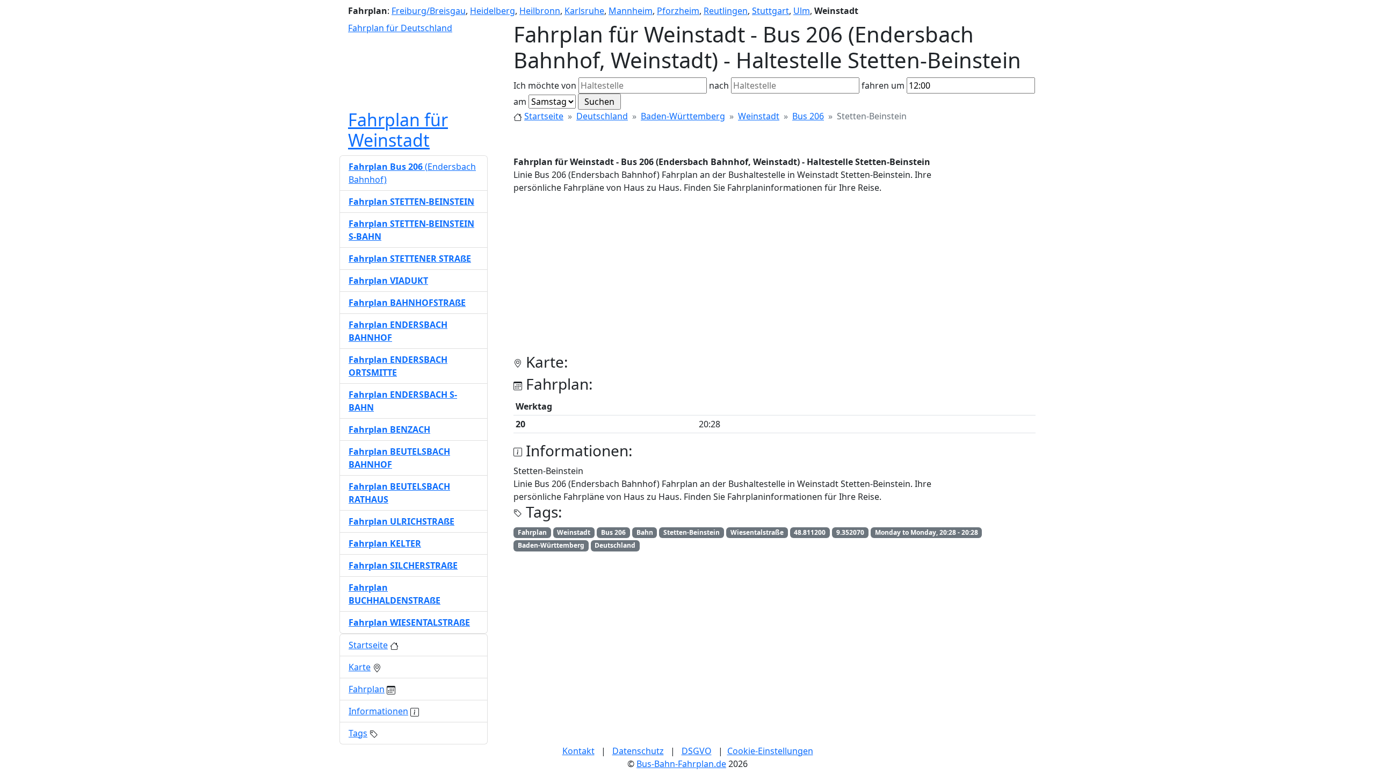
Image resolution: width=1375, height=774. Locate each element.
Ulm (801, 11)
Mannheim (631, 11)
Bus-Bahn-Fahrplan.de (681, 764)
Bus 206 (808, 116)
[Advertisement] (774, 278)
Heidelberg (492, 11)
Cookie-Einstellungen (770, 751)
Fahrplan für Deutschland (400, 28)
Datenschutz (638, 751)
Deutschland (602, 116)
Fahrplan (367, 689)
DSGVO (697, 751)
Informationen (378, 711)
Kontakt (578, 751)
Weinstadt (758, 116)
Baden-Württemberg (683, 116)
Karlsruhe (584, 11)
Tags (358, 733)
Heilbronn (539, 11)
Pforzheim (678, 11)
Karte (360, 667)
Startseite (543, 116)
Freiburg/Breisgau (429, 11)
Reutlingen (726, 11)
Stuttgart (770, 11)
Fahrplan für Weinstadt (398, 130)
